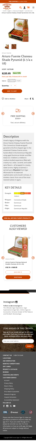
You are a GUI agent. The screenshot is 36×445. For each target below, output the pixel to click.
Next (33, 113)
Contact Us (7, 355)
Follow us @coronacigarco (12, 306)
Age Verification (9, 361)
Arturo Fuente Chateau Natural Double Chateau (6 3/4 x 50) (16, 263)
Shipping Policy (9, 389)
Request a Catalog (10, 369)
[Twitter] (33, 99)
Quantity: (5, 86)
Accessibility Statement (11, 400)
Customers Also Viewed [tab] (18, 227)
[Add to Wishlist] (29, 238)
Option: (4, 81)
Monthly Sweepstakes (11, 364)
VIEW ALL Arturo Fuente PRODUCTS (17, 218)
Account (6, 380)
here (30, 426)
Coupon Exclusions (10, 397)
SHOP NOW (18, 277)
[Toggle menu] (33, 7)
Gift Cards (7, 366)
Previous (2, 113)
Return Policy (8, 386)
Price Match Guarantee (11, 391)
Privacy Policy (8, 383)
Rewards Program (10, 394)
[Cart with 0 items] (28, 7)
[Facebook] (30, 99)
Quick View (17, 272)
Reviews (6, 372)
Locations (7, 358)
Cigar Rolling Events (11, 375)
